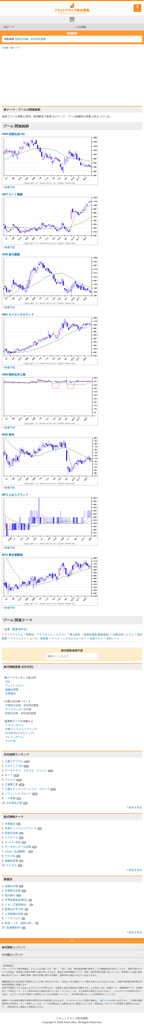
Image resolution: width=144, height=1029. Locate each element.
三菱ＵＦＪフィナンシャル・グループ (27, 788)
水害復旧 (10, 693)
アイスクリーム (13, 634)
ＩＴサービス (13, 918)
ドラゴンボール (14, 725)
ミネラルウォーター (74, 638)
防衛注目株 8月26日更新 (30, 38)
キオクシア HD (13, 765)
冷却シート (112, 638)
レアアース (11, 837)
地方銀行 (10, 895)
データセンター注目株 (18, 709)
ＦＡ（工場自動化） (16, 904)
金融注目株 (11, 886)
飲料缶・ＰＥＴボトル (39, 634)
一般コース (104, 1000)
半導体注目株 (13, 705)
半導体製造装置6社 (16, 899)
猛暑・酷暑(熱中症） (16, 629)
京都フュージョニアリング (21, 729)
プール (55, 638)
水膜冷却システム (123, 634)
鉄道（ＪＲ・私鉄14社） (19, 922)
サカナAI (10, 740)
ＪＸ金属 (10, 798)
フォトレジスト (14, 685)
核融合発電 (11, 689)
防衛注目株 (11, 713)
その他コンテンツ (12, 954)
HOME (5, 48)
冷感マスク (96, 638)
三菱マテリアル (14, 761)
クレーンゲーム (14, 736)
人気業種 (81, 27)
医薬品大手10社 (14, 909)
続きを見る (135, 807)
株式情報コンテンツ (14, 947)
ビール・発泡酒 (39, 638)
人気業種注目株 (14, 913)
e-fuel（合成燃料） (16, 851)
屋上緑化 (75, 634)
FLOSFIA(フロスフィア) (19, 732)
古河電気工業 (14, 802)
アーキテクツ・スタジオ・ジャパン (26, 770)
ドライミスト (18, 638)
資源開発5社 (13, 927)
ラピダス (11, 865)
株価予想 (9, 187)
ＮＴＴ (9, 775)
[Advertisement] (72, 77)
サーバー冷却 (13, 842)
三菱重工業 (11, 784)
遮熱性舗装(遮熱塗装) (96, 634)
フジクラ (10, 779)
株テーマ (9, 27)
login (137, 10)
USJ (7, 681)
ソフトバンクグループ (18, 793)
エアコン (61, 634)
